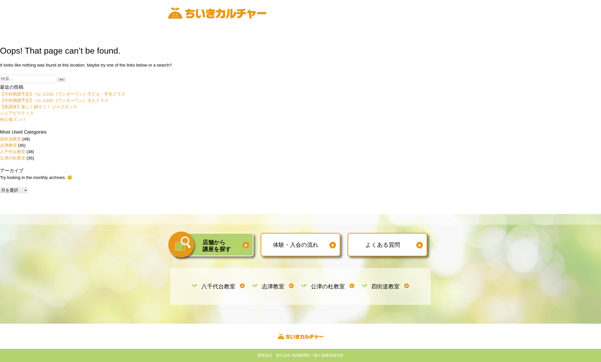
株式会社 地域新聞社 (293, 355)
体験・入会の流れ (296, 245)
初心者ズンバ (12, 119)
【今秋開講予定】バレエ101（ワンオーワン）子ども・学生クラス (62, 94)
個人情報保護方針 (329, 355)
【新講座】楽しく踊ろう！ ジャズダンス (38, 106)
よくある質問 (382, 245)
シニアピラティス (17, 113)
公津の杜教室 (12, 158)
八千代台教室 (12, 151)
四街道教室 (10, 139)
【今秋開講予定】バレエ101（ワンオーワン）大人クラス (54, 100)
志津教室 (8, 145)
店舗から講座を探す (217, 245)
